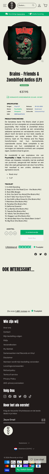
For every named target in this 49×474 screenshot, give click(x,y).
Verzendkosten (9, 345)
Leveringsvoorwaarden (13, 366)
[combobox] (25, 5)
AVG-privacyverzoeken (13, 383)
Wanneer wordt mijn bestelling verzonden (21, 362)
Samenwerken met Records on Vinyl (19, 353)
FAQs (5, 340)
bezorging (21, 14)
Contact (6, 332)
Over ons (7, 328)
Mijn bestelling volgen (12, 336)
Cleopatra (17, 111)
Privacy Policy (9, 379)
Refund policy (9, 370)
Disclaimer (8, 357)
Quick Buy (32, 238)
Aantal (11, 229)
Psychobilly (18, 109)
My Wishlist (8, 349)
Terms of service (10, 374)
